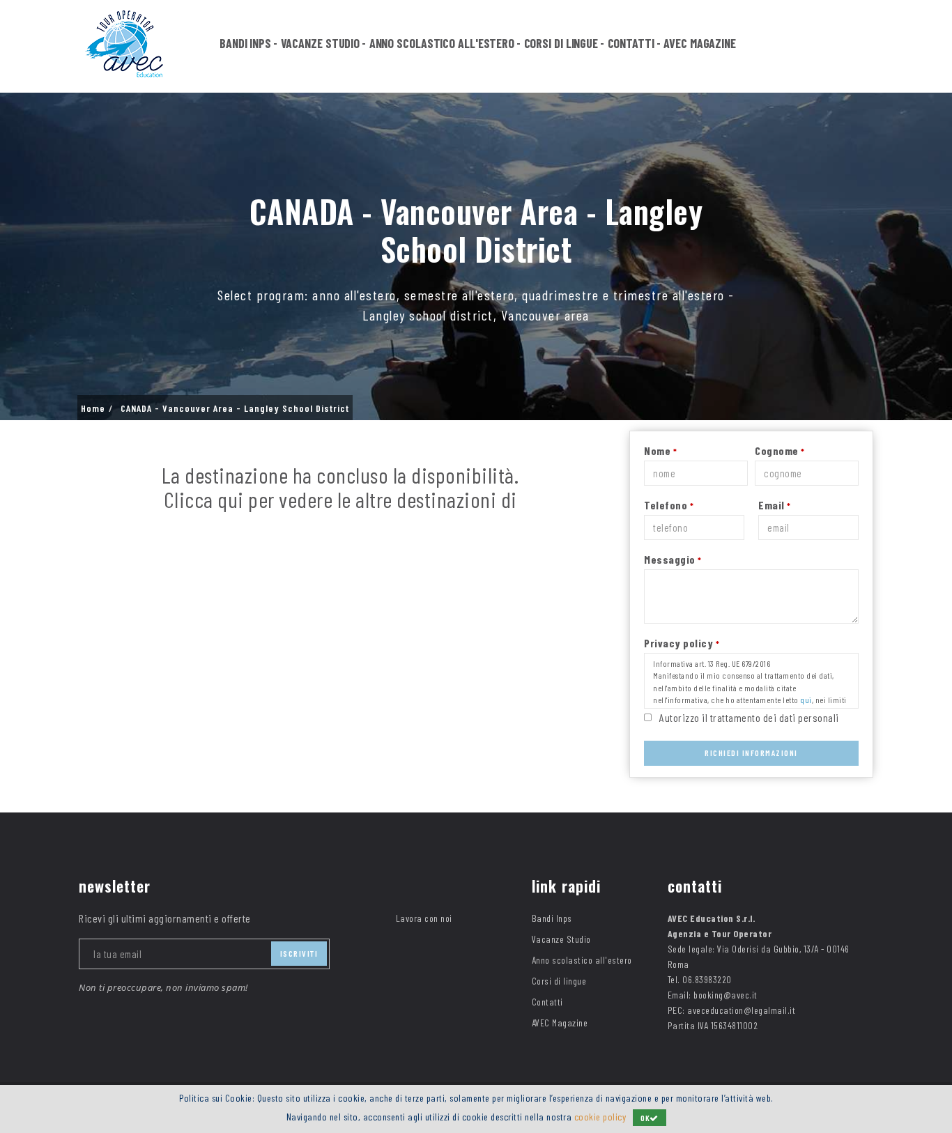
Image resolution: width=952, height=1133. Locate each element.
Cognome (780, 450)
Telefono (668, 504)
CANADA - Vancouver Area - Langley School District (235, 408)
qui (806, 699)
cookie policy (600, 1117)
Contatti (631, 43)
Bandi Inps (245, 43)
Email (774, 504)
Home (93, 408)
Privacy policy (681, 642)
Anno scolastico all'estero (441, 43)
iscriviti (299, 953)
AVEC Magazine (699, 43)
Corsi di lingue (561, 43)
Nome (660, 450)
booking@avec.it (725, 995)
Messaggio (673, 559)
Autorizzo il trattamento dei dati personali (749, 717)
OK (645, 1118)
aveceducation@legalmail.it (741, 1010)
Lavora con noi (424, 918)
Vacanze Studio (320, 43)
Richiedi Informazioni (751, 752)
